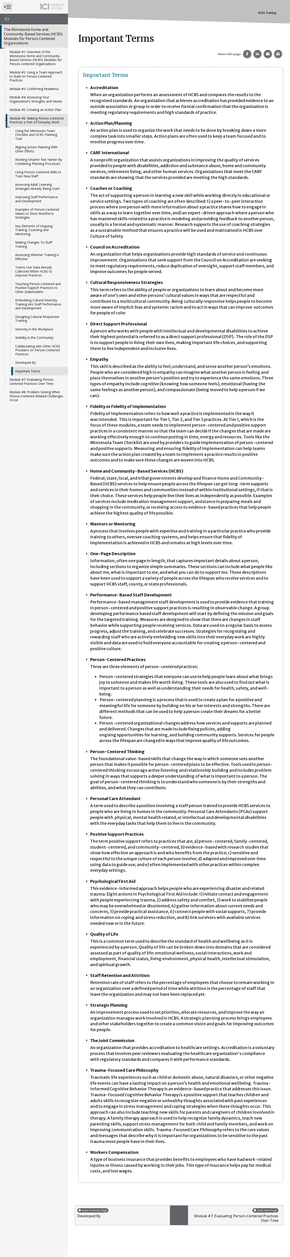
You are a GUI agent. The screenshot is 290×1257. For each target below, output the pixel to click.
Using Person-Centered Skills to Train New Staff (38, 174)
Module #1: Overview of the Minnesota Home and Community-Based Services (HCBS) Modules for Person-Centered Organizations (36, 58)
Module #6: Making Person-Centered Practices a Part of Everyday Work (36, 120)
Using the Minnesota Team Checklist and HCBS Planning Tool (36, 135)
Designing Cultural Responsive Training (37, 319)
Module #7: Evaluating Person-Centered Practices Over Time (32, 381)
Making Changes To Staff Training (33, 244)
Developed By (25, 362)
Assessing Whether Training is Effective (37, 257)
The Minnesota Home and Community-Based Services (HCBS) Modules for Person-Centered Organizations (33, 36)
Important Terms (27, 371)
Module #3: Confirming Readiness (34, 89)
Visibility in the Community (34, 337)
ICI (7, 19)
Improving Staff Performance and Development (36, 199)
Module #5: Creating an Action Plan (35, 109)
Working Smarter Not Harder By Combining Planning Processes (38, 161)
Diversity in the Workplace (34, 329)
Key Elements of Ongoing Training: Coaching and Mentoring (34, 230)
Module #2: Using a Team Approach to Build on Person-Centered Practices (36, 76)
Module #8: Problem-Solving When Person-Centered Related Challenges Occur (36, 396)
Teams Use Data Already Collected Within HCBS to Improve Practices (33, 271)
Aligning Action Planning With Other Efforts (36, 149)
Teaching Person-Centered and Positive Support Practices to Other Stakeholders (38, 288)
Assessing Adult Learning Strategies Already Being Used (37, 186)
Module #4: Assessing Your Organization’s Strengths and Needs (36, 99)
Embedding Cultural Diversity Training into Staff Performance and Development (38, 304)
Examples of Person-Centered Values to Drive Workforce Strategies (37, 213)
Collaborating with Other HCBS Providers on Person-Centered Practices (37, 350)
